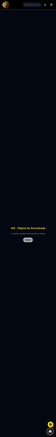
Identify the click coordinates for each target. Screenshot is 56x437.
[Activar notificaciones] (45, 4)
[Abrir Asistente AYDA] (50, 431)
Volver (28, 240)
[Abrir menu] (51, 4)
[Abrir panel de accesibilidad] (50, 424)
